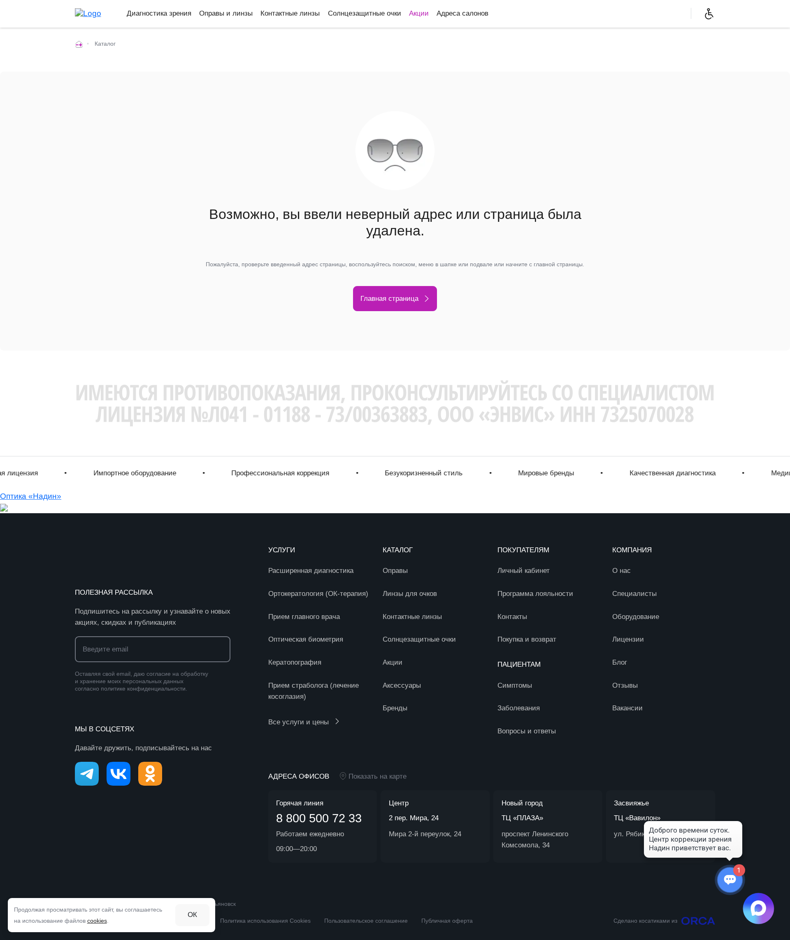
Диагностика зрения (159, 13)
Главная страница (389, 298)
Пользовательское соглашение (366, 920)
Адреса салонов (462, 13)
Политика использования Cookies (265, 920)
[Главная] (79, 43)
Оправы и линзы (226, 13)
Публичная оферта (447, 920)
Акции (419, 13)
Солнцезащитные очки (364, 13)
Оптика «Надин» (30, 496)
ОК (192, 915)
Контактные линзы (290, 13)
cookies (97, 920)
